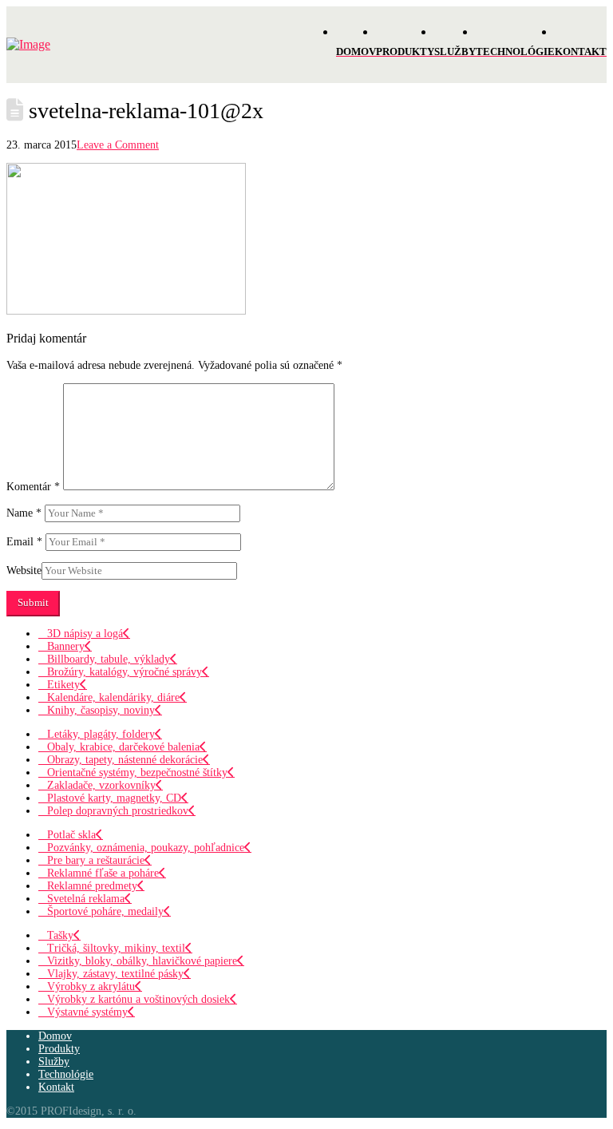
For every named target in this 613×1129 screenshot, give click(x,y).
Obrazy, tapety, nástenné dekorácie (125, 760)
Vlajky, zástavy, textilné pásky (115, 974)
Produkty (59, 1049)
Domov (55, 1036)
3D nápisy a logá (85, 634)
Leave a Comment (118, 145)
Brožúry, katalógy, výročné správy (124, 672)
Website (24, 570)
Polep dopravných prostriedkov (117, 811)
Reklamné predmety (92, 886)
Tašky (60, 935)
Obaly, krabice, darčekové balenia (123, 747)
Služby (53, 1062)
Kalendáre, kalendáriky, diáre (113, 697)
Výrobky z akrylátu (91, 986)
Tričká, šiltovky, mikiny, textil (116, 948)
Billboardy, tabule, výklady (108, 659)
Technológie (65, 1074)
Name (24, 513)
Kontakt (56, 1087)
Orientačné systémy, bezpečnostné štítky (137, 772)
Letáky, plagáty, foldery (101, 734)
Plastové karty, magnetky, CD (114, 798)
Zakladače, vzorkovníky (101, 785)
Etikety (63, 685)
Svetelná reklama (86, 899)
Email (24, 542)
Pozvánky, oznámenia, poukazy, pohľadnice (145, 848)
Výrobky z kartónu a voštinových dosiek (138, 999)
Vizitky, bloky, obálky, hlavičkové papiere (142, 961)
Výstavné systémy (87, 1012)
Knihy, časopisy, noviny (101, 710)
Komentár (33, 487)
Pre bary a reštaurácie (95, 860)
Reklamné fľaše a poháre (103, 873)
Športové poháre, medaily (105, 911)
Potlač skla (71, 835)
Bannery (66, 646)
